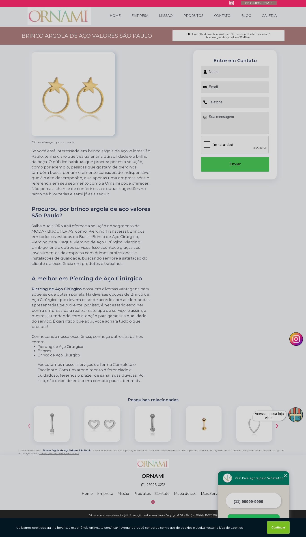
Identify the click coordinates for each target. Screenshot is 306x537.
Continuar (278, 527)
